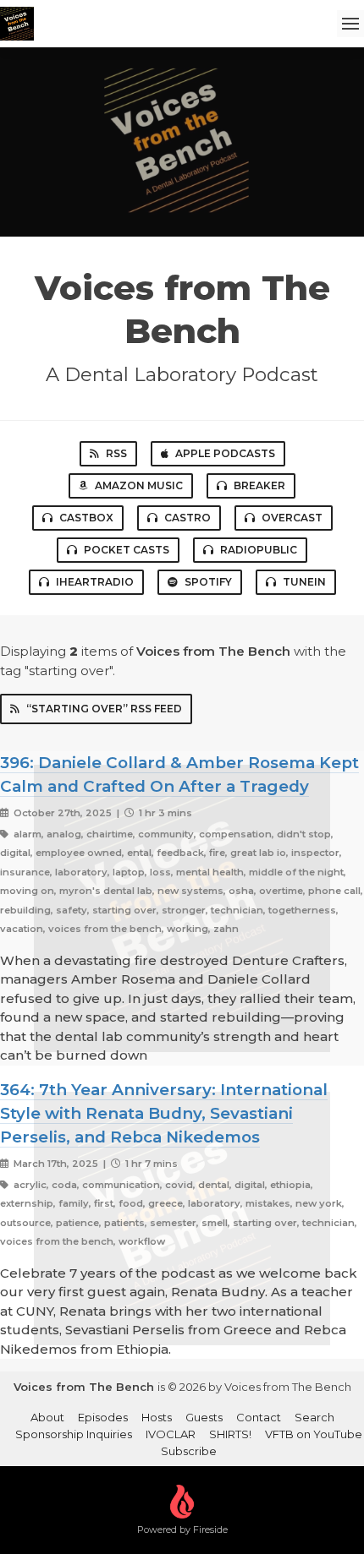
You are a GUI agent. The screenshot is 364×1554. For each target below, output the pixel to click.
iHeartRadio (95, 581)
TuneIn (304, 581)
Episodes (103, 1417)
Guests (204, 1417)
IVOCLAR (171, 1434)
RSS (116, 453)
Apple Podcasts (225, 453)
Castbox (86, 517)
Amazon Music (139, 485)
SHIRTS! (230, 1434)
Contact (258, 1417)
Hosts (156, 1417)
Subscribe (189, 1451)
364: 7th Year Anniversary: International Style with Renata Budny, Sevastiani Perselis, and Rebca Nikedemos (164, 1113)
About (47, 1417)
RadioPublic (258, 549)
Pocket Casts (126, 549)
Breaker (259, 485)
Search (314, 1417)
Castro (187, 517)
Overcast (292, 517)
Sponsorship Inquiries (73, 1434)
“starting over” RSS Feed (104, 708)
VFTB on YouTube (313, 1434)
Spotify (208, 581)
